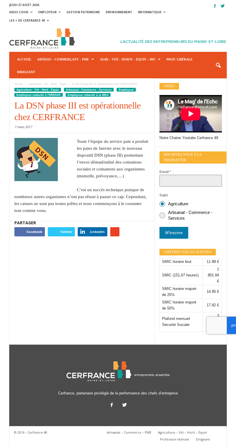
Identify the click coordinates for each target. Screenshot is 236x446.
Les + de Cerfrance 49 (27, 20)
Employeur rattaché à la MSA (88, 94)
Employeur (47, 12)
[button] (218, 65)
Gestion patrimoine (83, 12)
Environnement (119, 12)
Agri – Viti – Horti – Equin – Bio (127, 59)
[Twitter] (222, 6)
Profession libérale (174, 439)
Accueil (24, 59)
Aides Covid (18, 12)
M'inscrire (174, 232)
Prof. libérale (179, 59)
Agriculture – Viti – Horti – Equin (182, 432)
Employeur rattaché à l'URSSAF (38, 94)
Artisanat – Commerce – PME (129, 432)
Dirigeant (26, 72)
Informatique (149, 12)
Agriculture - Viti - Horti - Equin (37, 89)
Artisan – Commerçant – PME (63, 59)
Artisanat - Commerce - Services (89, 89)
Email (165, 172)
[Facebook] (214, 6)
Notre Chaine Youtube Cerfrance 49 (188, 138)
